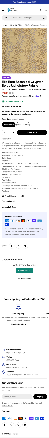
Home (4, 25)
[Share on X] (18, 246)
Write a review (24, 270)
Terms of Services (32, 403)
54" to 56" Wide (16, 25)
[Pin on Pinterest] (25, 246)
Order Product (8, 124)
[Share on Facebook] (11, 246)
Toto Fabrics (13, 434)
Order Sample (23, 124)
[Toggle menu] (3, 9)
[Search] (44, 17)
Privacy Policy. (7, 406)
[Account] (41, 9)
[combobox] (24, 17)
